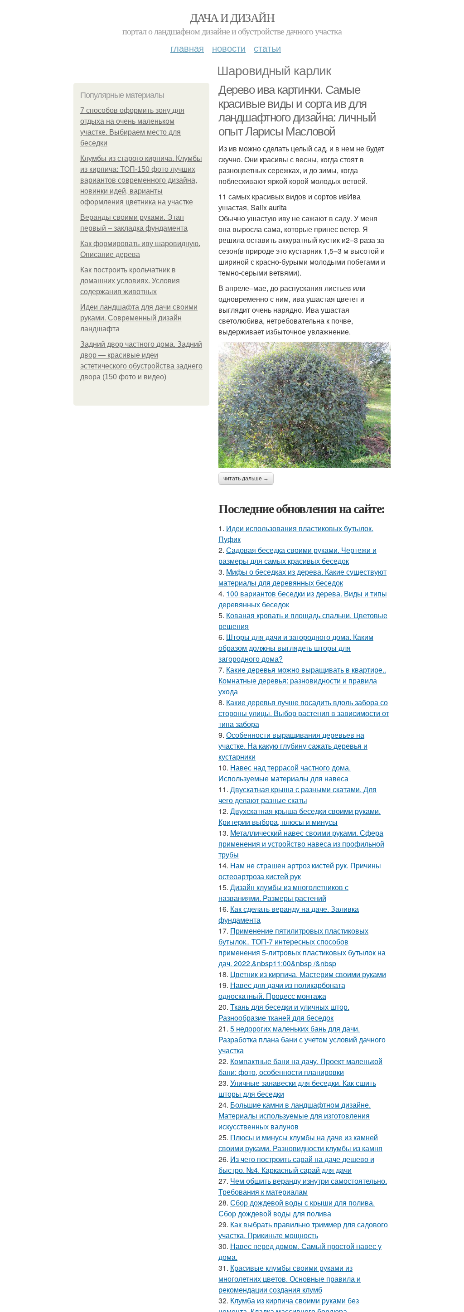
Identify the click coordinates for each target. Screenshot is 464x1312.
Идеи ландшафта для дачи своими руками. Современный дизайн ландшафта (139, 318)
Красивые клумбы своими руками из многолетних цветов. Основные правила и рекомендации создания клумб (289, 1279)
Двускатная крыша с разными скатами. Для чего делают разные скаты (297, 794)
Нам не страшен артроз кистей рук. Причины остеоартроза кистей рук (299, 870)
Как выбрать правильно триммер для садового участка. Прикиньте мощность (303, 1229)
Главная (187, 47)
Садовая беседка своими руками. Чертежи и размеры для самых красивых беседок (297, 555)
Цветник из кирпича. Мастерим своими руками (308, 974)
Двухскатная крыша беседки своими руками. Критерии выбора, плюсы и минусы (299, 816)
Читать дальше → (246, 478)
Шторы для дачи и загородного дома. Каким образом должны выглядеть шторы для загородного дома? (295, 648)
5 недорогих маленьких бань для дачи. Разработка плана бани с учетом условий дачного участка (302, 1039)
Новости (229, 47)
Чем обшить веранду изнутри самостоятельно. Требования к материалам (302, 1186)
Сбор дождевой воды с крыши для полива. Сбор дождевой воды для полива (296, 1208)
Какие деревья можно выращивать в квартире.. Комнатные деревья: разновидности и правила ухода (302, 680)
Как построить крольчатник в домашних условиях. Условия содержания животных (130, 280)
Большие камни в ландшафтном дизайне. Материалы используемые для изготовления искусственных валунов (294, 1115)
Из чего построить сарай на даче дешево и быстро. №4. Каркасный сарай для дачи (296, 1164)
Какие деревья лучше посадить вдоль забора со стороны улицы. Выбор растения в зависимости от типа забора (303, 713)
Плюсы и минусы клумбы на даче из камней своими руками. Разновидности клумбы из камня (300, 1142)
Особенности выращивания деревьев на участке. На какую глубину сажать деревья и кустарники (292, 746)
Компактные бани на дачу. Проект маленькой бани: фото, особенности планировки (300, 1066)
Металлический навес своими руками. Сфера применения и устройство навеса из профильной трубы (301, 844)
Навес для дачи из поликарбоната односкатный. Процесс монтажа (281, 990)
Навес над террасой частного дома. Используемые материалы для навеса (284, 773)
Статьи (267, 47)
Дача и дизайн (232, 17)
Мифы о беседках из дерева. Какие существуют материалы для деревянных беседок (302, 577)
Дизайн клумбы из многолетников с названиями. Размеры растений (283, 892)
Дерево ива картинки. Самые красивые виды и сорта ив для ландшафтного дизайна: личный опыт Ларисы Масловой (297, 110)
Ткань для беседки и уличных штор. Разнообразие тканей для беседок (283, 1012)
